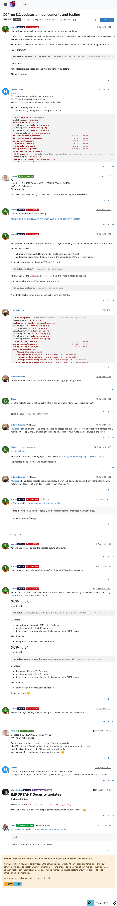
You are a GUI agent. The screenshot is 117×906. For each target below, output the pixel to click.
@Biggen (32, 425)
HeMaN (14, 89)
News (18, 20)
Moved (8, 20)
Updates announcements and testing (44, 503)
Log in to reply (107, 20)
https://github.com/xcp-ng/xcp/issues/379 (81, 456)
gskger (14, 176)
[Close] (112, 858)
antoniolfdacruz (18, 310)
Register (9, 884)
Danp (13, 825)
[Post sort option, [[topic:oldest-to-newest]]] (95, 20)
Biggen (14, 399)
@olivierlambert (44, 825)
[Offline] (6, 29)
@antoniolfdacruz (27, 447)
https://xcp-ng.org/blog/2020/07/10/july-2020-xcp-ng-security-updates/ (45, 219)
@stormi (24, 89)
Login (18, 884)
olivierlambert (17, 790)
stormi (14, 27)
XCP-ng (22, 4)
